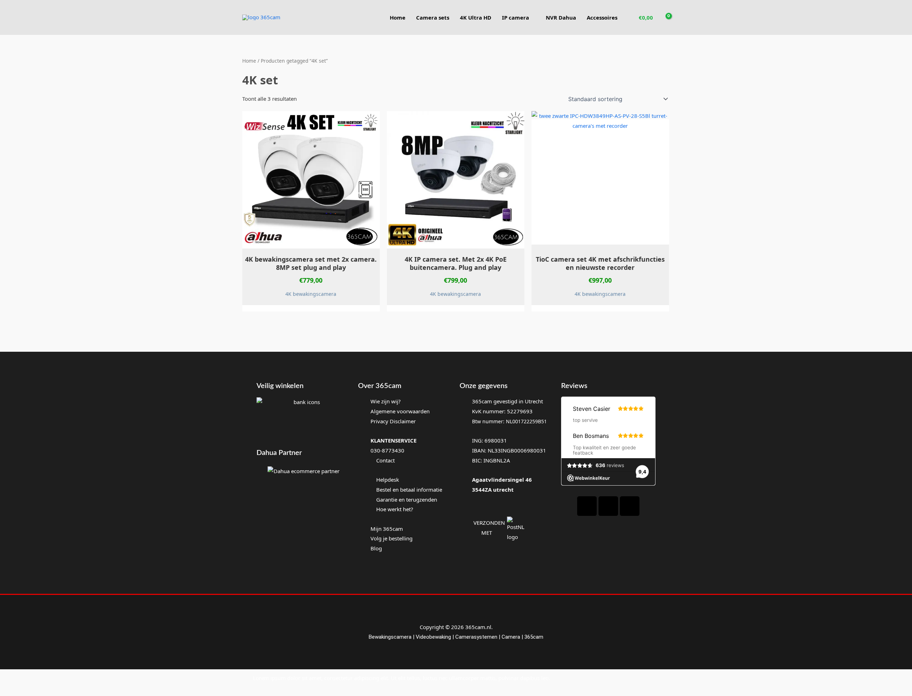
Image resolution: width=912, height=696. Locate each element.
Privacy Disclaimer (393, 421)
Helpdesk (387, 479)
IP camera (515, 17)
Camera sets (432, 17)
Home (397, 17)
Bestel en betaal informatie (409, 489)
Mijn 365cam (386, 528)
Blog (376, 548)
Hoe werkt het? (394, 509)
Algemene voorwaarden (400, 411)
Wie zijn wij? (385, 401)
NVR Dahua (561, 17)
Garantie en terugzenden (406, 499)
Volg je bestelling (391, 538)
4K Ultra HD (475, 17)
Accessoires (602, 17)
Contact (385, 460)
